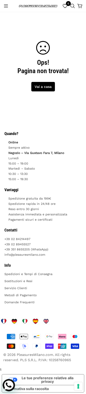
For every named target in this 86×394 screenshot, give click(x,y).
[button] (72, 6)
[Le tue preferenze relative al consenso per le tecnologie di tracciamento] (78, 386)
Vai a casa (43, 87)
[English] (46, 321)
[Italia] (25, 321)
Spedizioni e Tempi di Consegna (28, 274)
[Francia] (3, 321)
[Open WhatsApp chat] (9, 385)
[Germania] (14, 321)
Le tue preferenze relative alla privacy (47, 380)
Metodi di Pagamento (20, 295)
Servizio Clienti (15, 288)
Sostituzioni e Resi (18, 281)
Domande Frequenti (19, 302)
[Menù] (6, 6)
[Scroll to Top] (78, 370)
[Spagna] (35, 321)
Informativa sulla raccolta (27, 389)
